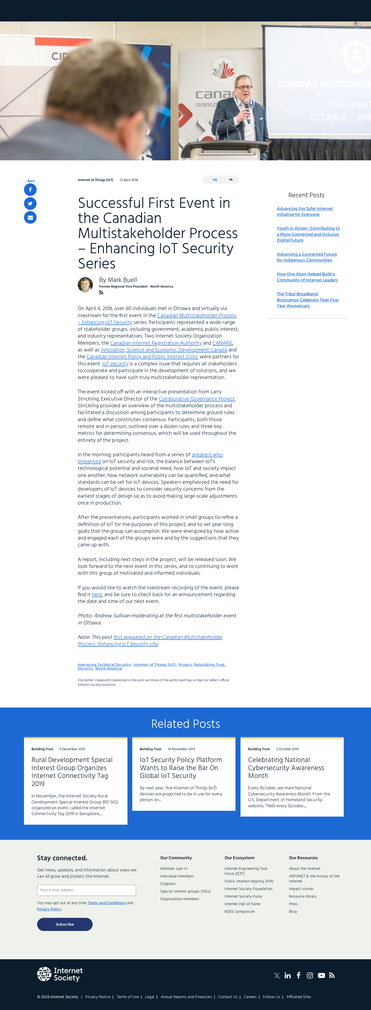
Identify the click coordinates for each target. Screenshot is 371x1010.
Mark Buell (122, 280)
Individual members (177, 876)
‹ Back (30, 181)
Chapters (168, 884)
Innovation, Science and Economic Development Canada (164, 350)
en (215, 180)
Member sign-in (173, 869)
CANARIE (222, 343)
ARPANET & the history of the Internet (314, 879)
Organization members (179, 899)
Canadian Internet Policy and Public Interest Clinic (142, 357)
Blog (293, 911)
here (97, 595)
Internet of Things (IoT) (155, 665)
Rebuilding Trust (209, 665)
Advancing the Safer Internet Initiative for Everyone (305, 212)
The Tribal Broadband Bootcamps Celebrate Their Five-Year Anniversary (308, 300)
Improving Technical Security (104, 665)
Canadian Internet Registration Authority (156, 343)
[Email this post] (30, 217)
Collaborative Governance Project (197, 399)
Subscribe (65, 924)
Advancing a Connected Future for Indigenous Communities (307, 258)
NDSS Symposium (240, 911)
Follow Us (271, 997)
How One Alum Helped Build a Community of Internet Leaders (307, 277)
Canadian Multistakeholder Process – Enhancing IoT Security (157, 319)
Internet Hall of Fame (242, 904)
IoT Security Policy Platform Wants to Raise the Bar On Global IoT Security (181, 768)
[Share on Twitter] (30, 203)
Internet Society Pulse (243, 896)
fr (231, 180)
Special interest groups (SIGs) (185, 891)
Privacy (185, 665)
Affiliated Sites (298, 997)
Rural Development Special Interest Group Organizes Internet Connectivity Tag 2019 (72, 772)
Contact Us (227, 997)
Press (293, 904)
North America (108, 669)
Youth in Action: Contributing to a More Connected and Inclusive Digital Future (308, 234)
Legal (149, 997)
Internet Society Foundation (248, 889)
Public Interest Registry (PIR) (249, 881)
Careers (250, 997)
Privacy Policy (49, 909)
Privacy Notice (98, 997)
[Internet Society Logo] (60, 974)
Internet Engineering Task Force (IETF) (246, 871)
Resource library (302, 896)
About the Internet (305, 869)
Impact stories (301, 889)
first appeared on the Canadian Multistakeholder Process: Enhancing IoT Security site (150, 640)
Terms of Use (128, 997)
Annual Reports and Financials (186, 997)
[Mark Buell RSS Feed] (101, 292)
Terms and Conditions (107, 903)
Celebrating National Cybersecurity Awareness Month (286, 768)
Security (85, 669)
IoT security (115, 364)
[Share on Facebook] (30, 189)
